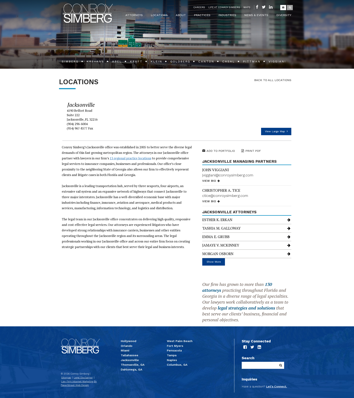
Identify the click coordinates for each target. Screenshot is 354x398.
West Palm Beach (179, 341)
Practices (202, 15)
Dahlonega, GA (131, 369)
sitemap (66, 377)
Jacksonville (130, 360)
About (181, 15)
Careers (199, 7)
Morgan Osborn (217, 253)
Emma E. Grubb (216, 236)
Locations (159, 15)
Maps (246, 7)
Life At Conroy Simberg (224, 7)
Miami (125, 350)
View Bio (209, 180)
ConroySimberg (88, 13)
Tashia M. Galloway (221, 228)
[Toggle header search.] (290, 7)
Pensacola (174, 350)
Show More (214, 261)
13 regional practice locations (130, 158)
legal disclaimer (83, 377)
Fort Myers (175, 346)
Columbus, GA (177, 364)
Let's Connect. (276, 386)
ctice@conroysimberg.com (225, 195)
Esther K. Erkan (217, 219)
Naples (172, 360)
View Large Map (275, 131)
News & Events (256, 15)
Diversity (283, 15)
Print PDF (253, 151)
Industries (227, 15)
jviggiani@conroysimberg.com (227, 175)
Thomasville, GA (133, 364)
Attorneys (134, 15)
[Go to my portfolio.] (283, 7)
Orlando (126, 346)
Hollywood (128, 341)
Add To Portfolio (220, 151)
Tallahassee (129, 355)
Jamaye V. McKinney (220, 245)
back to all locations (272, 80)
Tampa (171, 355)
